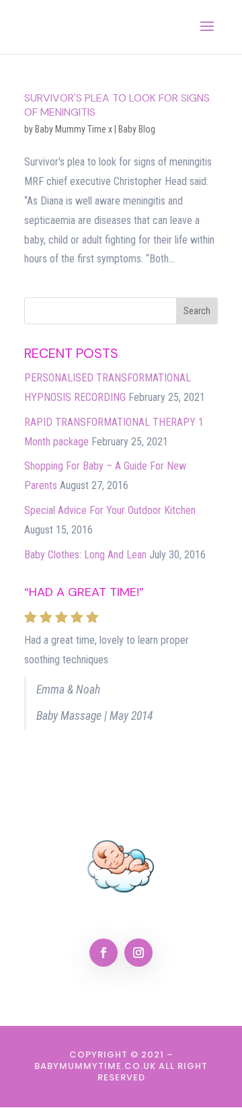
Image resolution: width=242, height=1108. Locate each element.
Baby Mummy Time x (73, 129)
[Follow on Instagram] (138, 952)
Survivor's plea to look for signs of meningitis (117, 105)
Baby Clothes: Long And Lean (85, 554)
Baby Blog (136, 129)
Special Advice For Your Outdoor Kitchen (110, 510)
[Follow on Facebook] (103, 952)
